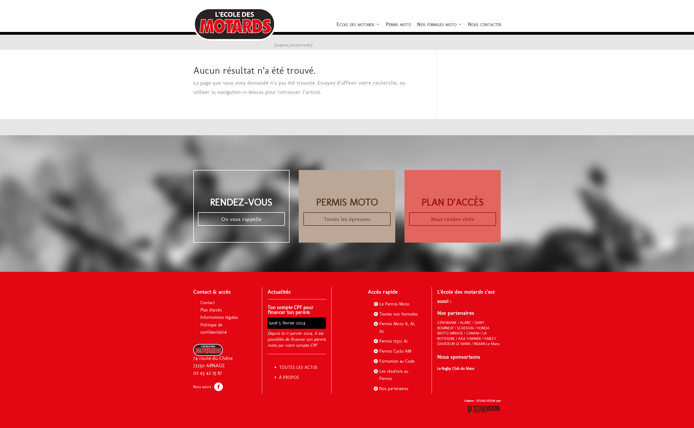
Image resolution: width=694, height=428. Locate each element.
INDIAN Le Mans (486, 344)
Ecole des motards (355, 24)
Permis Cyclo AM (395, 351)
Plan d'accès (211, 310)
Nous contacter (484, 24)
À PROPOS (289, 377)
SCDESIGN (465, 328)
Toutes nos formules (398, 314)
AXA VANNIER (469, 338)
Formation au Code (397, 361)
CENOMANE (447, 322)
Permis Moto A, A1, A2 (397, 327)
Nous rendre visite (452, 219)
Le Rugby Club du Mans (455, 368)
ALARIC (465, 322)
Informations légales (219, 317)
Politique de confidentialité (213, 328)
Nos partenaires (393, 388)
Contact (207, 302)
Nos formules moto (437, 24)
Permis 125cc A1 (393, 341)
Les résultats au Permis (393, 375)
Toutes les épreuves (347, 219)
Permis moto (398, 24)
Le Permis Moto (394, 304)
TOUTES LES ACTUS (298, 367)
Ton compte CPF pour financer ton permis (291, 309)
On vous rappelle (241, 219)
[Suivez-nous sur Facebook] (218, 386)
